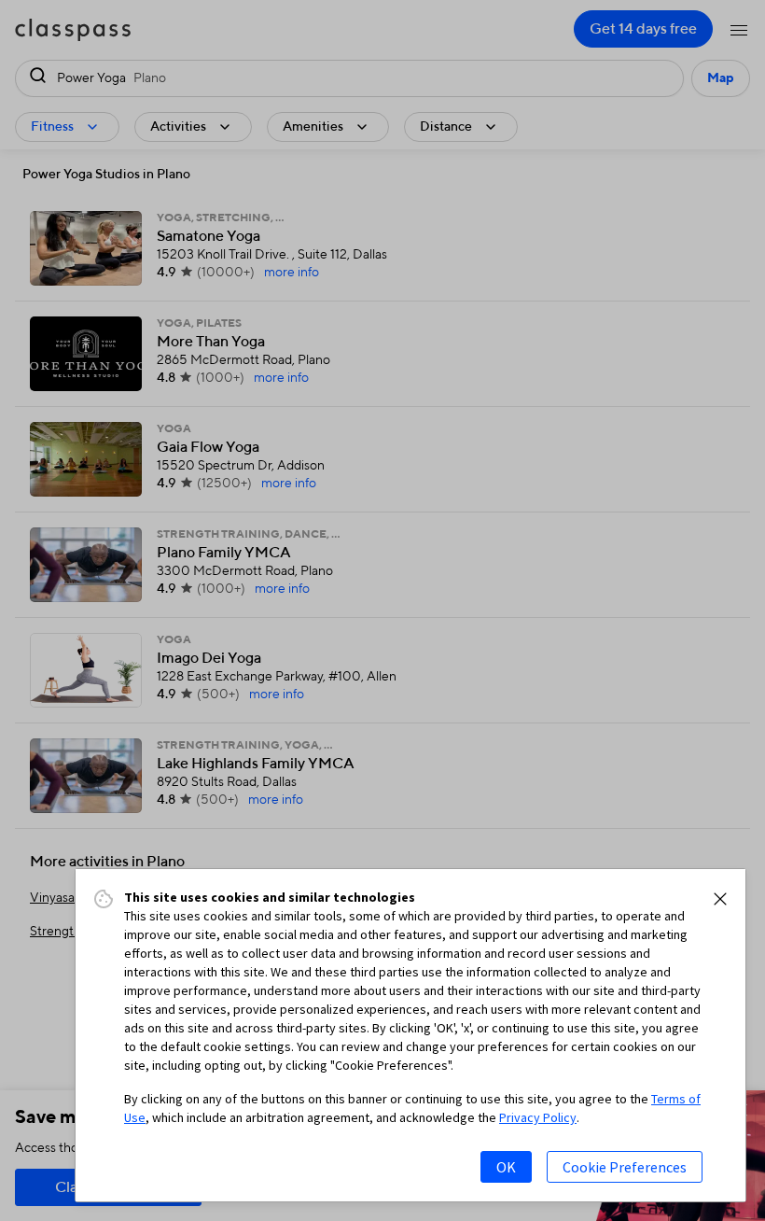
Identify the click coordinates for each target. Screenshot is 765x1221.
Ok (506, 1167)
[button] (720, 898)
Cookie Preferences (625, 1167)
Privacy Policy (538, 1117)
